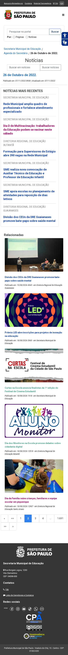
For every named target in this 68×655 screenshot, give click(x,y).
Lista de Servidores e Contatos (20, 595)
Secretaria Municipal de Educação (22, 48)
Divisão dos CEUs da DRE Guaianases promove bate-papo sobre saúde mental (29, 218)
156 (7, 589)
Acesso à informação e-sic (13, 3)
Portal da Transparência (42, 3)
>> (5, 526)
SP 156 (55, 3)
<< (12, 518)
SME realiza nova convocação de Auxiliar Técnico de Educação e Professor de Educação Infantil (25, 173)
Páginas (20, 37)
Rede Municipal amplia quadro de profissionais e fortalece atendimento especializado (28, 107)
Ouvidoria (28, 3)
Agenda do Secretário (16, 53)
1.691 (60, 518)
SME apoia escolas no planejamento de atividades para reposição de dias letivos (29, 195)
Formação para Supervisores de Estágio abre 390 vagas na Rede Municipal (29, 153)
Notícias (33, 37)
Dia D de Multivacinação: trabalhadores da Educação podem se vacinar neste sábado (29, 129)
